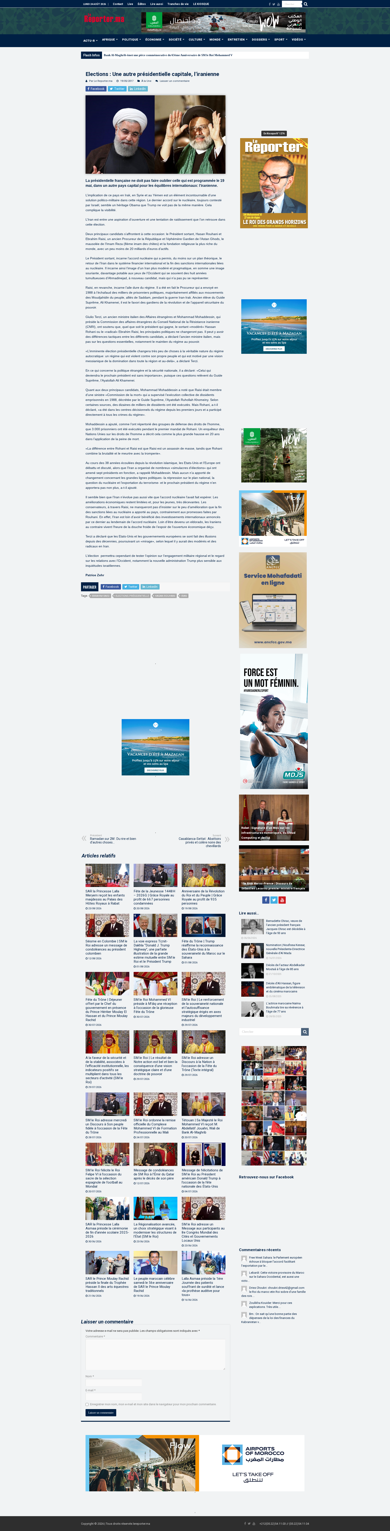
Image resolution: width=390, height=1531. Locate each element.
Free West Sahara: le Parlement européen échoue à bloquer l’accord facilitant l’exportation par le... (271, 1261)
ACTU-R (89, 40)
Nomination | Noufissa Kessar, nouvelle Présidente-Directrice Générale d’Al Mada (285, 949)
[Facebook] (269, 4)
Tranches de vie (178, 4)
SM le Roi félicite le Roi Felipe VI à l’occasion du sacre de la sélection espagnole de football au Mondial (104, 1178)
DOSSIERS (259, 39)
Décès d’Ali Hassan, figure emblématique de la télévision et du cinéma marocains (285, 987)
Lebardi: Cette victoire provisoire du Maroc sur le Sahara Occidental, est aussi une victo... (272, 1276)
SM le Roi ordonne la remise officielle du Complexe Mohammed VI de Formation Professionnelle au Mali (155, 1126)
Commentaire (95, 1336)
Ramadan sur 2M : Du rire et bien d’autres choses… (113, 839)
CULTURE (195, 39)
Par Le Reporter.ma (100, 81)
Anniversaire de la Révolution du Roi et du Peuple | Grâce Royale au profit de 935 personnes (203, 897)
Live (130, 4)
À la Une (146, 81)
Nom (90, 1376)
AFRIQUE (108, 39)
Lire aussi (156, 4)
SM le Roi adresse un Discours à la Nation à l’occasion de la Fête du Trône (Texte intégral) (199, 1064)
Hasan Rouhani (165, 595)
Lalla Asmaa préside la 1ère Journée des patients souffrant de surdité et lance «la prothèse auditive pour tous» (203, 1287)
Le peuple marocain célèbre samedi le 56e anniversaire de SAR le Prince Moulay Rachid (154, 1285)
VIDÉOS (297, 39)
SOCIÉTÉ (175, 39)
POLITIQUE (130, 39)
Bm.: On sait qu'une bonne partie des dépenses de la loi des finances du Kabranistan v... (269, 1318)
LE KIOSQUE (201, 4)
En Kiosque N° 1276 (274, 133)
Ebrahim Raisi (100, 595)
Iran (184, 595)
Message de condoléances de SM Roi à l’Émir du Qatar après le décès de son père (154, 1174)
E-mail (90, 1390)
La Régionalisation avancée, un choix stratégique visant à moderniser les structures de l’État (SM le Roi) (155, 1230)
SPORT (279, 39)
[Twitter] (274, 4)
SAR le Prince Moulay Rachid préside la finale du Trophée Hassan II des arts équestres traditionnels (107, 1285)
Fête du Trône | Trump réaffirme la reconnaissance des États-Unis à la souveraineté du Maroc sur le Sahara (203, 949)
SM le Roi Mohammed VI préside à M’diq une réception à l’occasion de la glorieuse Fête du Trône (155, 1006)
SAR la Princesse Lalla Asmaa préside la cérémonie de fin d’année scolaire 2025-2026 (107, 1230)
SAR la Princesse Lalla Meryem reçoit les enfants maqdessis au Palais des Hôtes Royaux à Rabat (105, 897)
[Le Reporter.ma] (104, 18)
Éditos (142, 4)
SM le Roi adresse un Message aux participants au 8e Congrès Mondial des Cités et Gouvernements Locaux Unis (203, 1232)
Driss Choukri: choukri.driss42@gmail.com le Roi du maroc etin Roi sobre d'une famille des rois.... (273, 1292)
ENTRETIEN (236, 39)
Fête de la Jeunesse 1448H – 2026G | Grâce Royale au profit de (143, 55)
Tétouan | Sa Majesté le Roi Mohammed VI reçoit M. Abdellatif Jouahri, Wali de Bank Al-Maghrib (202, 1126)
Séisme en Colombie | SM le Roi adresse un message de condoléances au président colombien (106, 947)
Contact (118, 4)
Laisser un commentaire (175, 81)
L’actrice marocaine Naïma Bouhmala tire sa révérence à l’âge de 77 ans (284, 1007)
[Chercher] (305, 4)
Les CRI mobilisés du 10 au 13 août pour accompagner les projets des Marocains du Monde (271, 832)
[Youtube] (278, 4)
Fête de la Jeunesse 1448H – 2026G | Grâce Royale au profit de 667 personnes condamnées (154, 897)
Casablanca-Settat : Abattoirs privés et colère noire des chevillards (200, 841)
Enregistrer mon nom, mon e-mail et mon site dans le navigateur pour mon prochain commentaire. (153, 1404)
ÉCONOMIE (153, 39)
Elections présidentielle (132, 595)
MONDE (215, 39)
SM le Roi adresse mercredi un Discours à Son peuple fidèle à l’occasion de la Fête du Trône (107, 1126)
